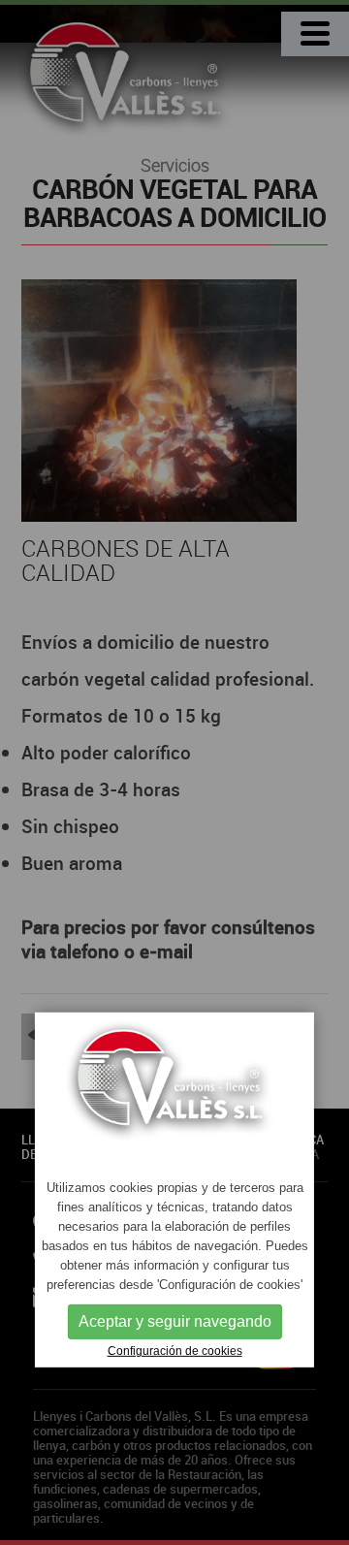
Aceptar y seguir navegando (175, 1321)
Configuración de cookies (175, 1351)
